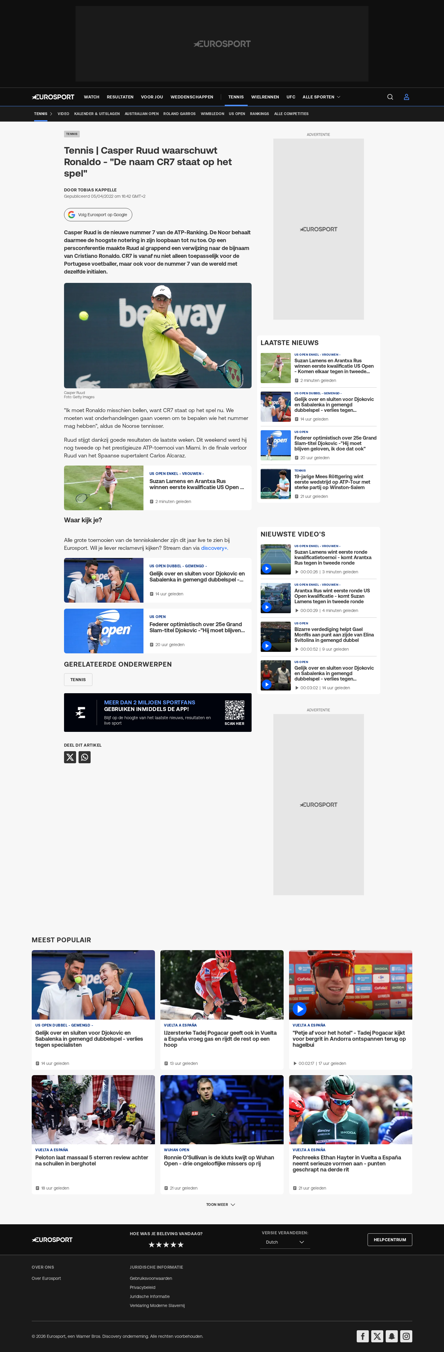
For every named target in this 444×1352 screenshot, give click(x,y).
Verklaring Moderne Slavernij (157, 1305)
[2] (158, 1244)
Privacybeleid (142, 1287)
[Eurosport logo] (53, 97)
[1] (151, 1244)
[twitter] (377, 1336)
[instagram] (406, 1336)
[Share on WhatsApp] (85, 757)
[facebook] (363, 1336)
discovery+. (214, 548)
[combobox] (285, 1242)
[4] (173, 1244)
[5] (180, 1244)
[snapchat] (392, 1336)
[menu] (390, 97)
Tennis (72, 134)
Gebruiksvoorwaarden (151, 1278)
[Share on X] (70, 757)
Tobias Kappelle (97, 189)
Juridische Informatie (150, 1296)
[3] (166, 1244)
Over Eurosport (46, 1278)
